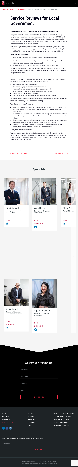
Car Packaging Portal (63, 416)
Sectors (31, 416)
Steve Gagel (12, 309)
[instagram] (10, 428)
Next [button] (73, 255)
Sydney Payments (61, 422)
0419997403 (38, 224)
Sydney (5, 413)
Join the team (7, 422)
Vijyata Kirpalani (42, 310)
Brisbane (5, 416)
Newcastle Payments (62, 419)
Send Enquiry (39, 397)
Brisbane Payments (61, 426)
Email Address (7, 443)
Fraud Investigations (20, 154)
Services (5, 10)
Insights (31, 422)
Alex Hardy (39, 208)
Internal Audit (60, 154)
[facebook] (7, 428)
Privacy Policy (42, 461)
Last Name (24, 376)
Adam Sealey (12, 208)
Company (23, 383)
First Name (24, 369)
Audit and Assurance (18, 10)
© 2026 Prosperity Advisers (29, 461)
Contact (31, 426)
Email (8, 220)
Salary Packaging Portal (64, 413)
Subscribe (39, 450)
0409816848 (38, 326)
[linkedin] (3, 428)
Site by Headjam (51, 461)
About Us (31, 419)
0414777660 (10, 324)
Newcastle (6, 419)
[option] (16, 202)
